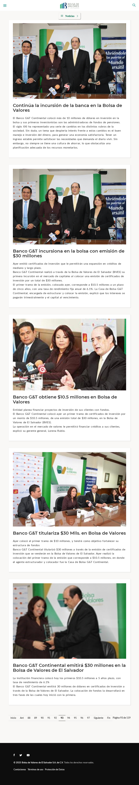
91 (48, 718)
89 (35, 718)
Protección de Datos (55, 770)
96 (82, 718)
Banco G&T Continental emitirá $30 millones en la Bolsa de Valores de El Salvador (69, 668)
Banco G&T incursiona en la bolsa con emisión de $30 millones (68, 253)
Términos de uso (35, 770)
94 (68, 718)
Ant (22, 718)
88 (29, 718)
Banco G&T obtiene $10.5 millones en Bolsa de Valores (65, 399)
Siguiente (98, 718)
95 (75, 718)
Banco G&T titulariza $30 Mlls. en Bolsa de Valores (69, 533)
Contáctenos (20, 770)
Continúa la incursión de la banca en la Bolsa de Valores (67, 108)
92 (55, 718)
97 (88, 718)
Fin (108, 718)
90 (42, 718)
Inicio (13, 718)
